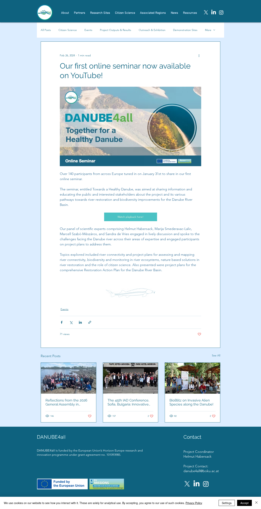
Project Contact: (195, 466)
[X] (206, 12)
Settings (227, 503)
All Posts (46, 30)
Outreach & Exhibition (152, 30)
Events (88, 30)
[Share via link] (90, 322)
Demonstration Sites (185, 30)
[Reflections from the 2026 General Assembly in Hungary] (68, 378)
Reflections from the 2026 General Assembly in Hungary (66, 402)
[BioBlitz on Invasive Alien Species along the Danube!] (192, 378)
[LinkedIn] (213, 12)
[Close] (256, 503)
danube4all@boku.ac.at (201, 471)
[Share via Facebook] (61, 322)
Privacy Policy (194, 503)
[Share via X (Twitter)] (71, 322)
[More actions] (199, 55)
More (208, 30)
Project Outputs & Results (115, 30)
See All (216, 355)
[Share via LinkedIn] (80, 322)
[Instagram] (221, 12)
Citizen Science (67, 30)
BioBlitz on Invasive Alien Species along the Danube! (191, 402)
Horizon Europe (114, 450)
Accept (244, 503)
